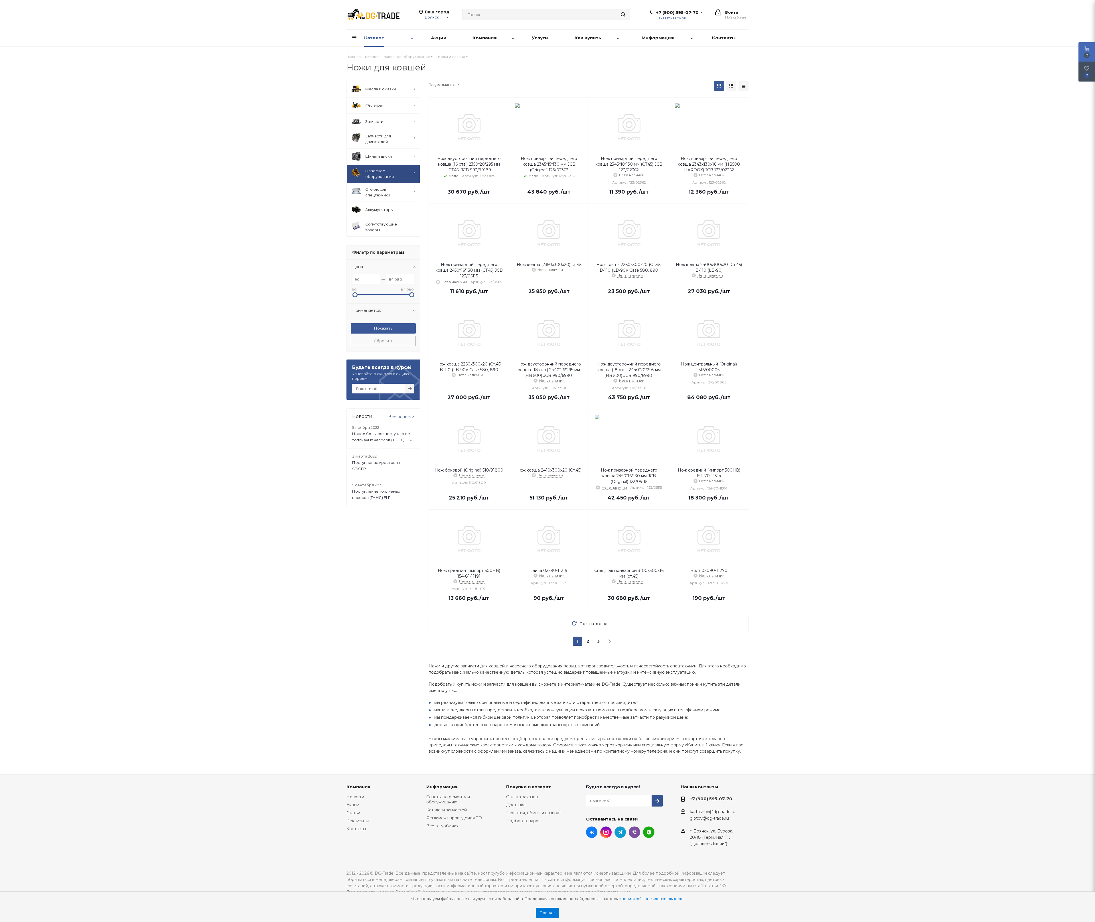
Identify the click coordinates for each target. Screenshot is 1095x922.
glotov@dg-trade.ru (709, 818)
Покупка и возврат (528, 786)
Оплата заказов (522, 796)
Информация (442, 786)
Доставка (516, 804)
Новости (355, 796)
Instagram (606, 832)
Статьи (353, 812)
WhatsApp (648, 832)
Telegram (620, 832)
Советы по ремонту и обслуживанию (448, 799)
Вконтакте (591, 832)
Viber (634, 832)
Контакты (356, 828)
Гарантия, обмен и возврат (533, 812)
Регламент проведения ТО (454, 818)
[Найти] (623, 14)
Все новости (401, 416)
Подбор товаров (523, 820)
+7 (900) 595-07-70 (677, 12)
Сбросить (383, 340)
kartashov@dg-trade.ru (712, 811)
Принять (547, 913)
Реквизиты (357, 820)
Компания (358, 786)
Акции (352, 804)
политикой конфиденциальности (653, 899)
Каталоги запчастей (446, 810)
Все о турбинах (442, 825)
